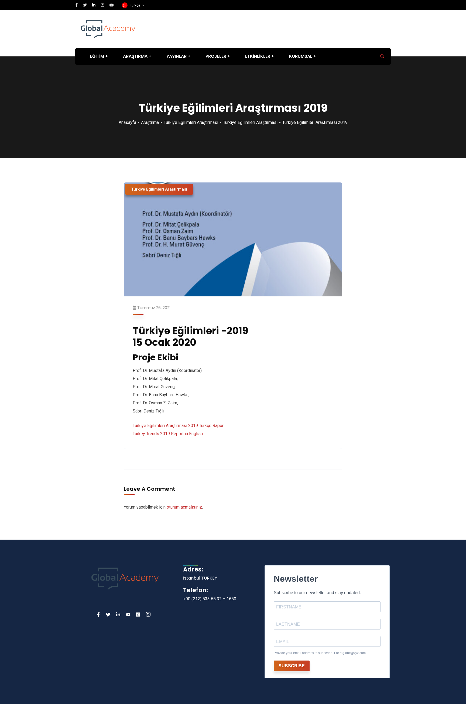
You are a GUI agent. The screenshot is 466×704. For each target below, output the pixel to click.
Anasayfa (127, 122)
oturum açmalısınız (184, 507)
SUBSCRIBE (292, 666)
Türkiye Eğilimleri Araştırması (191, 122)
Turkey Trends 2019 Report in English (168, 433)
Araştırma (150, 122)
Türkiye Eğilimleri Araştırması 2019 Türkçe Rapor (178, 425)
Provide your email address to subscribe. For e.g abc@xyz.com (320, 653)
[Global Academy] (108, 28)
